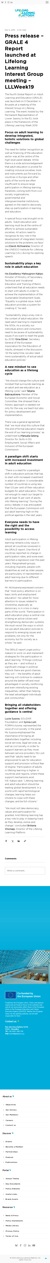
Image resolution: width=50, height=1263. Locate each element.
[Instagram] (8, 2)
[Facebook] (5, 2)
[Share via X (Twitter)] (12, 841)
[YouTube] (33, 1245)
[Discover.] (46, 1258)
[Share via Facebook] (6, 841)
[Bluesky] (2, 2)
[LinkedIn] (11, 2)
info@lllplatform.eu (16, 1034)
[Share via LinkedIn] (18, 841)
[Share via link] (25, 841)
